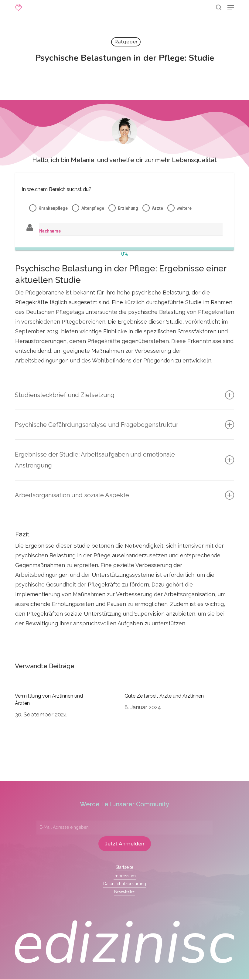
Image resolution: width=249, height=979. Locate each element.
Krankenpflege (53, 208)
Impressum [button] (125, 875)
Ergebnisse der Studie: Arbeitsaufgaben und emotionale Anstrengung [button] (95, 460)
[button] (230, 7)
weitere (184, 208)
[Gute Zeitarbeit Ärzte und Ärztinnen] (179, 706)
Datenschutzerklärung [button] (124, 883)
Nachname (50, 231)
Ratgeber (126, 42)
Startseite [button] (124, 867)
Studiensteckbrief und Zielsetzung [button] (64, 395)
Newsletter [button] (124, 891)
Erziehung (128, 208)
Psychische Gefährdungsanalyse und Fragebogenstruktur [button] (96, 424)
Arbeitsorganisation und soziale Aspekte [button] (72, 495)
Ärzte (157, 208)
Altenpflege (92, 208)
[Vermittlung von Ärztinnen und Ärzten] (69, 706)
